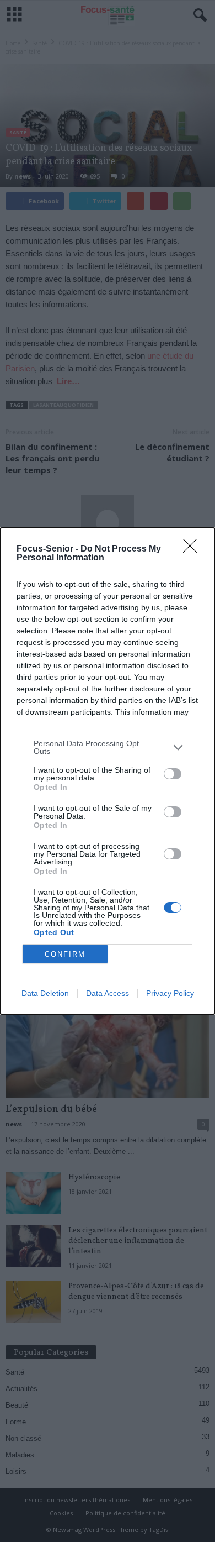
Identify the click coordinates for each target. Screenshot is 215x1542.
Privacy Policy (170, 993)
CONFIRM (65, 954)
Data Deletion (45, 993)
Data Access (107, 993)
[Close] (193, 549)
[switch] (172, 773)
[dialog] (107, 771)
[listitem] (107, 747)
